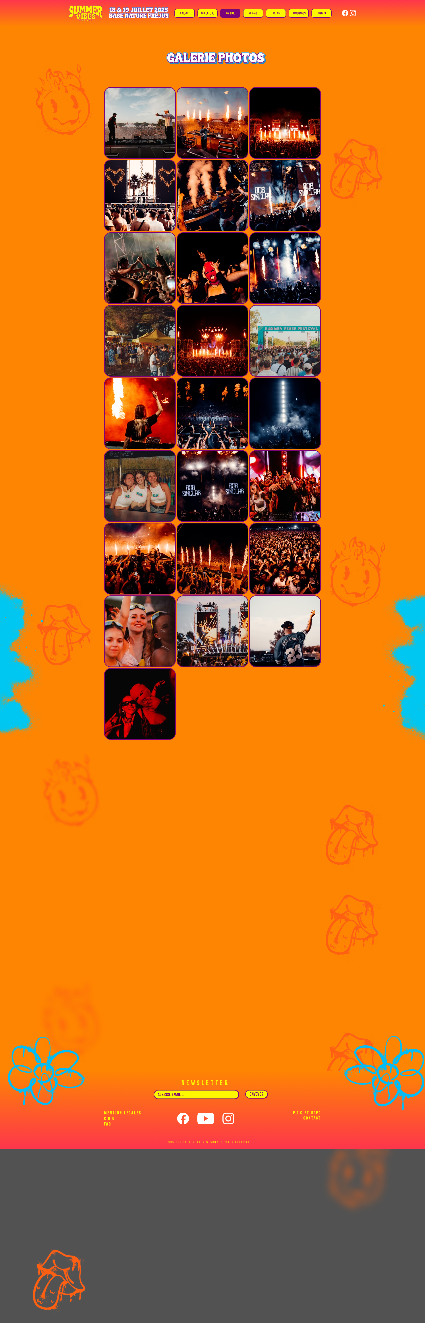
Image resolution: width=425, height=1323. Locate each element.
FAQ (107, 1123)
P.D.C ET (301, 1112)
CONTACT (312, 1118)
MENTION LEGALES (122, 1112)
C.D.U (109, 1118)
